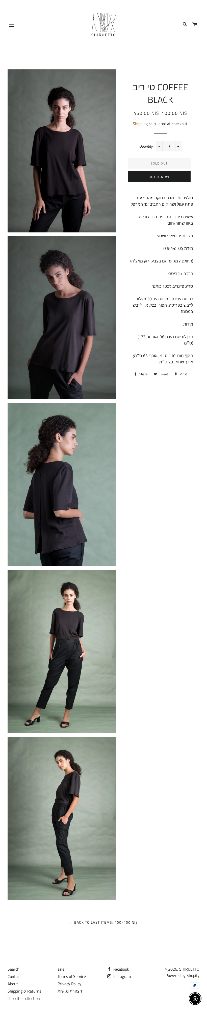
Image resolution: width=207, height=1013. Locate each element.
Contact (14, 976)
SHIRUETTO (189, 969)
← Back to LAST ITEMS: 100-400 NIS (103, 922)
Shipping (140, 124)
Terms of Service (72, 976)
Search (13, 969)
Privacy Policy (69, 984)
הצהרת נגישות (70, 991)
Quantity (146, 146)
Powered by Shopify (182, 975)
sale (61, 969)
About (13, 984)
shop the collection (24, 998)
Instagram (121, 976)
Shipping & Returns (24, 991)
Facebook (120, 969)
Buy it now (159, 176)
